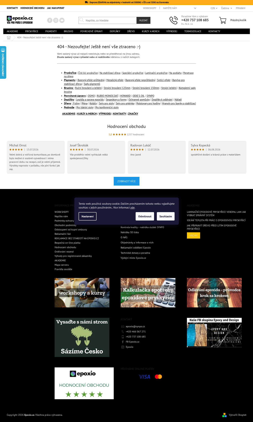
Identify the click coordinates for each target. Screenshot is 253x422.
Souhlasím (165, 216)
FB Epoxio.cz (132, 341)
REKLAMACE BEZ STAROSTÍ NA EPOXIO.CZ (77, 238)
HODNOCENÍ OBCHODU (33, 8)
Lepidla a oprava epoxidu (90, 99)
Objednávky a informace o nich (137, 242)
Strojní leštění (169, 88)
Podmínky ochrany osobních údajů (73, 220)
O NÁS (124, 237)
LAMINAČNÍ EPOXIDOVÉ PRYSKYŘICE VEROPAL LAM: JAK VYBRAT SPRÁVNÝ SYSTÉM (216, 213)
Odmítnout (144, 216)
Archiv (193, 235)
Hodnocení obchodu (126, 126)
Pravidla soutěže (63, 269)
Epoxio (129, 346)
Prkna (84, 103)
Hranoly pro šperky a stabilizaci (179, 103)
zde (132, 207)
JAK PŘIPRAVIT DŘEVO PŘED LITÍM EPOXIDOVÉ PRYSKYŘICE (212, 227)
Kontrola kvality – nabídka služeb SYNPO (142, 227)
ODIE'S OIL (138, 95)
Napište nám (170, 8)
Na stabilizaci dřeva (110, 72)
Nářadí (178, 99)
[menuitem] (12, 31)
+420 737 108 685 (195, 20)
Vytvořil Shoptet (237, 414)
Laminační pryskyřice (156, 72)
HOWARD (125, 95)
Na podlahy (175, 72)
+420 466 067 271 (136, 331)
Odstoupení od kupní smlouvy (71, 229)
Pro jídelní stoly (84, 107)
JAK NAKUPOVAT (55, 8)
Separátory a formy (116, 99)
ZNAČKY (133, 113)
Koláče (93, 103)
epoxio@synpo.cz (135, 326)
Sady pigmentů (92, 84)
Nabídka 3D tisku (130, 232)
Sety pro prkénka (125, 103)
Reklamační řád (63, 233)
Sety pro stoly (106, 103)
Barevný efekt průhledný (91, 80)
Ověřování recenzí (64, 251)
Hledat (143, 20)
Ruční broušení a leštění (88, 88)
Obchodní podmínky (65, 225)
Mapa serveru (62, 264)
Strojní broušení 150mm (145, 88)
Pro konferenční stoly (107, 107)
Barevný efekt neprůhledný (140, 80)
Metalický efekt (114, 80)
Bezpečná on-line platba (67, 242)
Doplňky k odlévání (162, 99)
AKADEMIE (68, 113)
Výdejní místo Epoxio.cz (133, 257)
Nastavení (88, 216)
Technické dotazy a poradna (135, 252)
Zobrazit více (126, 181)
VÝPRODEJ (105, 113)
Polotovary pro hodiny (148, 103)
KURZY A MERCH (87, 113)
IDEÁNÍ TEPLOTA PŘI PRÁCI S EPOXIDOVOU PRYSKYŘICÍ (216, 220)
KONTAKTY (12, 8)
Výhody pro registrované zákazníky (73, 256)
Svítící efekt (163, 80)
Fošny (76, 103)
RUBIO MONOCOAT (107, 95)
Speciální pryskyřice (132, 72)
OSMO (91, 95)
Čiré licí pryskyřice (88, 72)
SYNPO (150, 95)
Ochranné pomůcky (139, 99)
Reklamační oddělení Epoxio (136, 247)
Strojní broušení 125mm (117, 88)
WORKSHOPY (149, 8)
